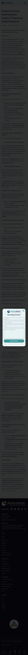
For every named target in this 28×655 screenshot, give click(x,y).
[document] (14, 327)
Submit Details (14, 341)
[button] (23, 310)
